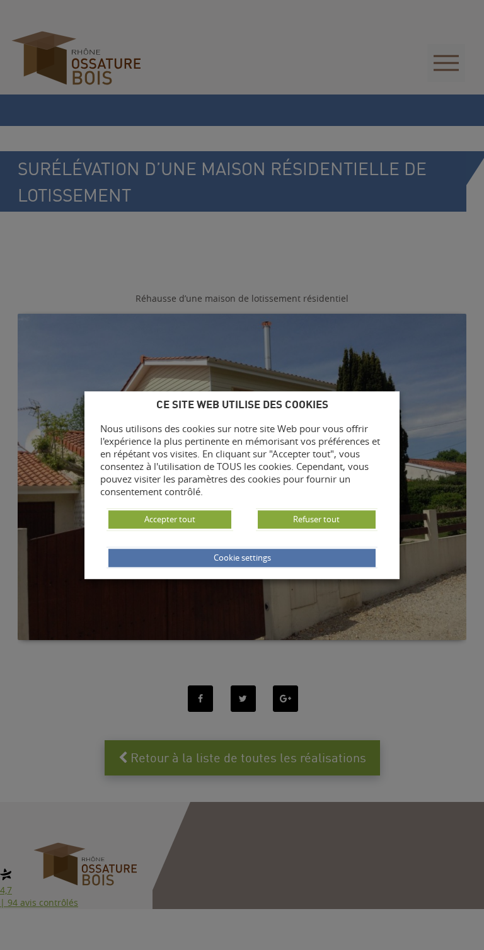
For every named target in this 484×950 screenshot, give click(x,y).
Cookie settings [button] (242, 557)
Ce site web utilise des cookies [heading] (242, 404)
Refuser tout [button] (316, 519)
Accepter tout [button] (169, 519)
